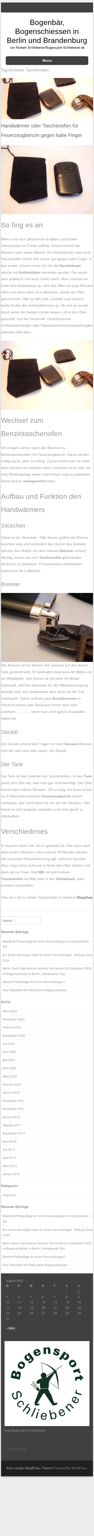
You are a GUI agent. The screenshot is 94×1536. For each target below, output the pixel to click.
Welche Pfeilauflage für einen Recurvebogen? (34, 982)
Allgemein (9, 1195)
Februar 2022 (12, 1084)
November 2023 (14, 1019)
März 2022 (10, 1076)
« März (10, 1328)
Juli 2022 (9, 1043)
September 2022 (14, 1035)
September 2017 (14, 1133)
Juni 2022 (9, 1051)
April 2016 (10, 1141)
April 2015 (10, 1157)
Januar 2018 (11, 1117)
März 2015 (10, 1166)
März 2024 (10, 1011)
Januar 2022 (11, 1092)
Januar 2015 (11, 1174)
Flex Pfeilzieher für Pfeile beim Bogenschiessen (35, 990)
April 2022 (10, 1068)
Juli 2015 (9, 1149)
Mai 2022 (9, 1060)
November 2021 (14, 1108)
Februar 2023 (12, 1027)
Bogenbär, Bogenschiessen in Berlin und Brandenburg (47, 31)
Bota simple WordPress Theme (29, 1468)
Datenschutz (17, 1449)
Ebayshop (84, 897)
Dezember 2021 (14, 1100)
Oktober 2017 (12, 1125)
